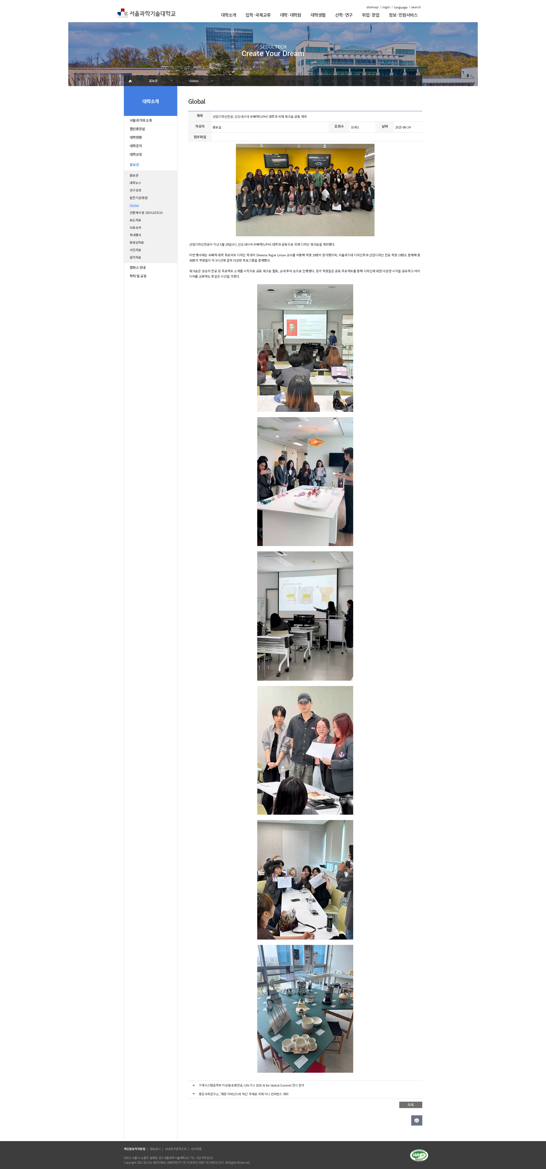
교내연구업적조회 (176, 1149)
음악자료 (135, 257)
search (416, 7)
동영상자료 (137, 242)
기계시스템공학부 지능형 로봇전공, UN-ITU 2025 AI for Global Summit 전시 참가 (251, 1085)
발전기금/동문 (139, 197)
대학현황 (136, 137)
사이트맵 (196, 1149)
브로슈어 (135, 227)
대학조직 (136, 145)
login (386, 7)
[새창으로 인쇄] (416, 1120)
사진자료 (135, 250)
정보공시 (155, 1149)
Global (194, 80)
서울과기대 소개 (141, 120)
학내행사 (135, 235)
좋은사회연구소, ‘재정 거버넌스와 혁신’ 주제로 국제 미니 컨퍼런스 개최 (243, 1094)
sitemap (372, 7)
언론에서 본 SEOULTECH (146, 212)
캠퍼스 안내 (138, 267)
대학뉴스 (135, 182)
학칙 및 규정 (138, 275)
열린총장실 (137, 128)
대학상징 (136, 154)
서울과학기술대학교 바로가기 (146, 13)
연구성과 (135, 190)
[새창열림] (419, 1155)
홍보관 (153, 80)
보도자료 (135, 220)
